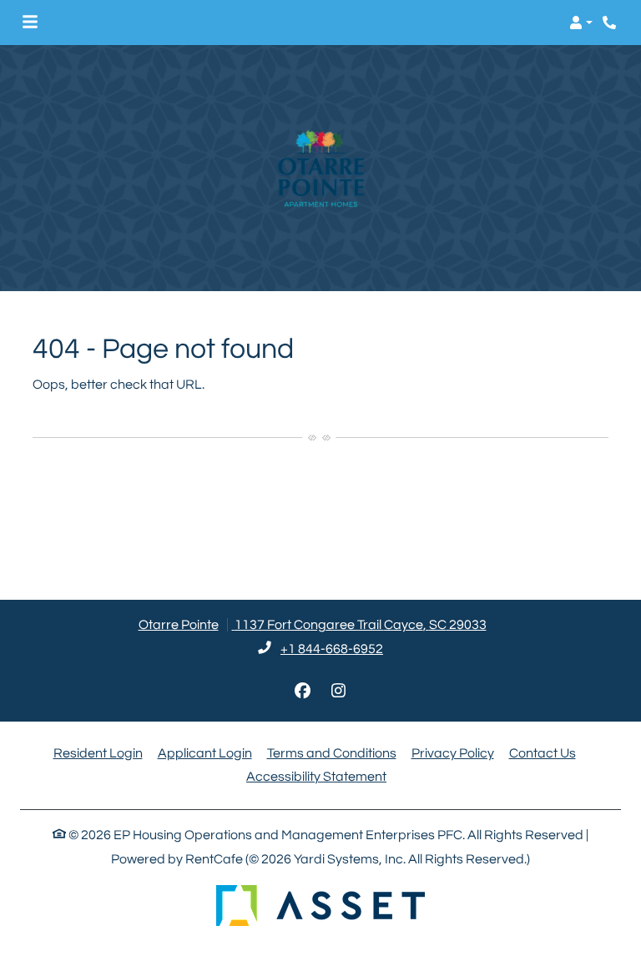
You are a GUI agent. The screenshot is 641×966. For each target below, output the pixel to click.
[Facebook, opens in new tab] (303, 691)
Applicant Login (205, 753)
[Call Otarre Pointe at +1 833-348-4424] (611, 22)
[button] (581, 22)
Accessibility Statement (316, 776)
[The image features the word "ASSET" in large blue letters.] (320, 905)
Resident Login (98, 753)
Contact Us (542, 753)
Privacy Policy (452, 753)
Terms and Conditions (331, 753)
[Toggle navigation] (30, 22)
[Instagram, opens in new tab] (339, 691)
